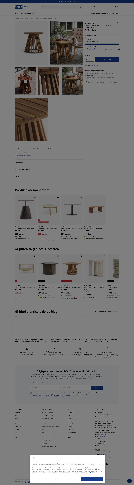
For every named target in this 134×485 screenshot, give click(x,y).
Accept (92, 479)
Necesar (69, 479)
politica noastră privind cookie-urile (85, 472)
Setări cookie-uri (44, 479)
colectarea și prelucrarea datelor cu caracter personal (56, 472)
